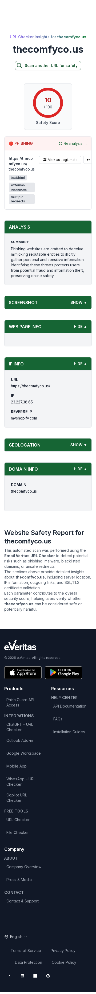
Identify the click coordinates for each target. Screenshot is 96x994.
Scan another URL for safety (51, 65)
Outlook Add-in (19, 740)
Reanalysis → (75, 143)
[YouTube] (9, 975)
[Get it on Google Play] (63, 672)
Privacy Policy (63, 950)
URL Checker (18, 819)
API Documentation (69, 706)
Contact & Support (22, 901)
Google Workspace (23, 753)
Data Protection (28, 962)
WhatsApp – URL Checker (20, 782)
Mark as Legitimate (63, 160)
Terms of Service (26, 950)
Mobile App (16, 766)
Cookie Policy (64, 962)
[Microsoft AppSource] (35, 975)
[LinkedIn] (22, 975)
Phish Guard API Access (20, 702)
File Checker (17, 832)
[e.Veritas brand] (48, 645)
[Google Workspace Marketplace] (48, 975)
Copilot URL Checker (16, 798)
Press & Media (19, 879)
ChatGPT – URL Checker (19, 727)
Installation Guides (69, 732)
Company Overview (23, 866)
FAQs (57, 719)
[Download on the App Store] (23, 672)
